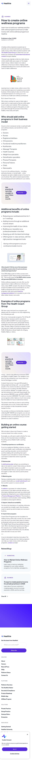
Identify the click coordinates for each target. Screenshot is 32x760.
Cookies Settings (14, 753)
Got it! (14, 749)
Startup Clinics (5, 714)
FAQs (2, 669)
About (3, 661)
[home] (6, 3)
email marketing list (22, 481)
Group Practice (5, 711)
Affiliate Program (6, 699)
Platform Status (6, 672)
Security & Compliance (8, 690)
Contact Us (4, 675)
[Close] (27, 734)
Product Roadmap (6, 693)
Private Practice (6, 708)
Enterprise (4, 717)
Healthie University (6, 729)
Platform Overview (6, 685)
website (4, 488)
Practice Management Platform (11, 496)
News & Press (5, 667)
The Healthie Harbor (7, 687)
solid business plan (7, 464)
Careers (3, 664)
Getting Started (6, 726)
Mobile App (4, 696)
